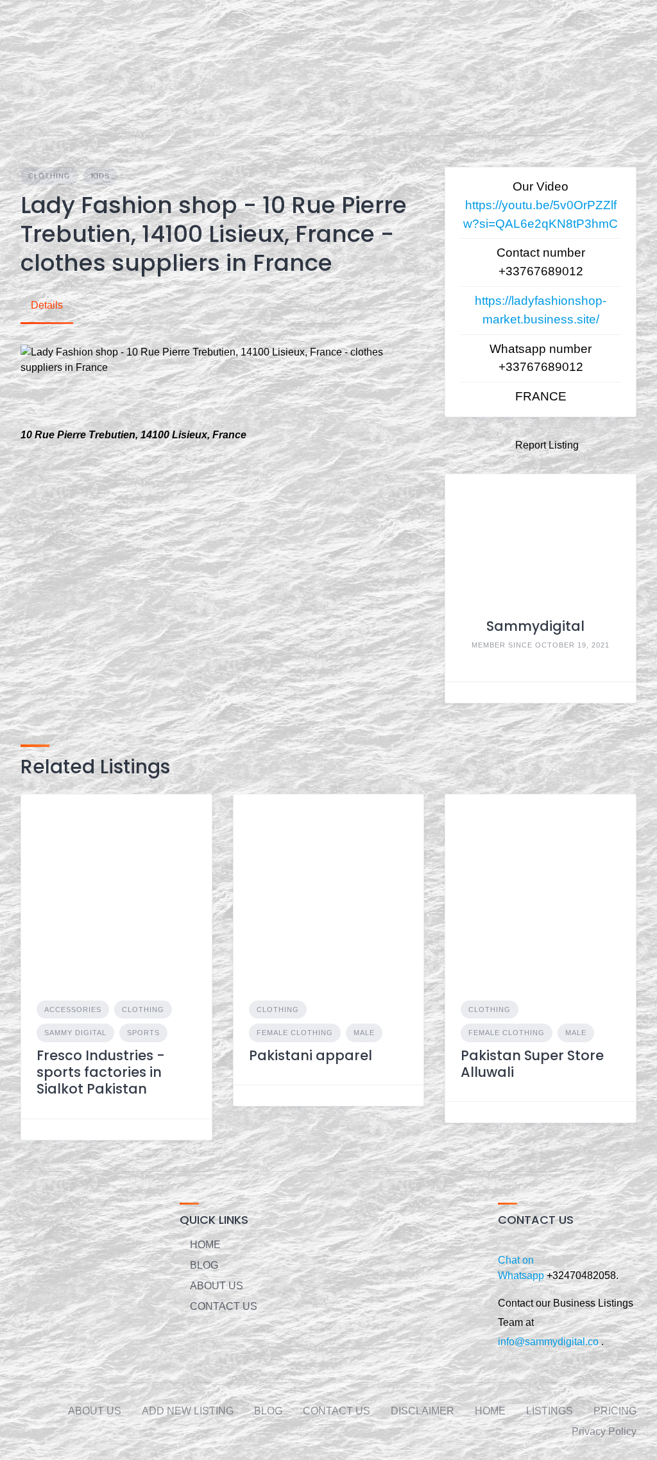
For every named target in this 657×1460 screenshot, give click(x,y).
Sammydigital (535, 626)
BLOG (204, 1265)
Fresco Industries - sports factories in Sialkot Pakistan (101, 1072)
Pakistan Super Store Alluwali (532, 1063)
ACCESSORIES (72, 1009)
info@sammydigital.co (548, 1341)
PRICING (614, 1410)
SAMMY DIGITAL (75, 1032)
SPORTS (143, 1032)
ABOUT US (216, 1285)
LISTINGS (549, 1410)
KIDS (100, 176)
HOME (205, 1244)
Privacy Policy (604, 1431)
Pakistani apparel (310, 1055)
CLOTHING (49, 176)
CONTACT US (223, 1306)
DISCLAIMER (422, 1410)
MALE (364, 1032)
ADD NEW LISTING (188, 1410)
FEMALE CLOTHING (295, 1032)
